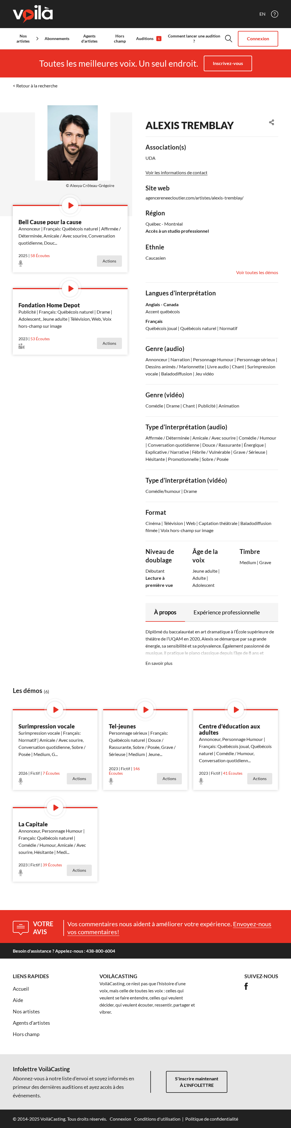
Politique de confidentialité (211, 1118)
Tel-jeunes (122, 726)
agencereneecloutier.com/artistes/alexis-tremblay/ (195, 197)
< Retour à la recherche (35, 85)
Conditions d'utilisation (157, 1118)
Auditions (148, 38)
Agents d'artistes (89, 38)
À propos (165, 612)
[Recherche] (228, 38)
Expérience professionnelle (227, 612)
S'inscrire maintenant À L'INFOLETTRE (196, 1082)
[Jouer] (70, 206)
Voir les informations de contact (176, 172)
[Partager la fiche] (271, 122)
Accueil (21, 989)
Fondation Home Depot (49, 305)
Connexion (258, 38)
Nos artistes (26, 1011)
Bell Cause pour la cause (50, 222)
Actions (109, 261)
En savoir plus (159, 663)
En (262, 13)
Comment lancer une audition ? (194, 38)
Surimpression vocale (46, 726)
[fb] (246, 986)
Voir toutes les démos (257, 272)
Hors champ (120, 38)
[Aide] (274, 14)
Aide (18, 1000)
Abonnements (57, 38)
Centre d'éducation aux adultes (229, 729)
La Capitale (33, 824)
